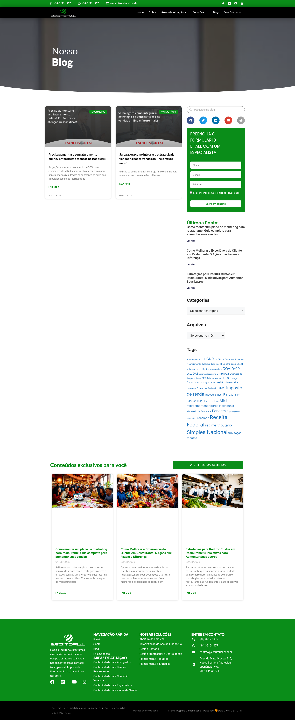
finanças (234, 378)
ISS (194, 401)
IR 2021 (230, 394)
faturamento (214, 378)
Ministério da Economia (199, 411)
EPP (204, 378)
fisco (190, 382)
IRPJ (189, 401)
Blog (216, 12)
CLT (203, 359)
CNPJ (210, 359)
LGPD (200, 401)
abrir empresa (193, 359)
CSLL (189, 374)
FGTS (225, 378)
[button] (190, 120)
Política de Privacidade (145, 710)
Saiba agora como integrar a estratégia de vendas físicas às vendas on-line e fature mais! (146, 158)
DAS (195, 373)
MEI (223, 400)
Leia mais (53, 187)
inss (219, 394)
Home (140, 12)
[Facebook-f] (223, 3)
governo (191, 388)
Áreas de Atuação (172, 12)
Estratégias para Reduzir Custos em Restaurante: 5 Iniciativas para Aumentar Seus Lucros (215, 277)
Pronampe (202, 418)
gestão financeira (227, 382)
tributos (192, 438)
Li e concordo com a (216, 192)
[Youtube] (235, 3)
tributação (235, 433)
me (217, 401)
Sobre (152, 12)
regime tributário (218, 425)
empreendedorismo (207, 374)
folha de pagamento (204, 382)
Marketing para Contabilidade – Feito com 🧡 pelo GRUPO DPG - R (205, 710)
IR (223, 394)
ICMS (221, 388)
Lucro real (209, 401)
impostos (210, 394)
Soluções (198, 12)
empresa (223, 373)
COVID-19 (231, 368)
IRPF (237, 395)
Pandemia (220, 411)
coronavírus (216, 369)
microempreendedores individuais (210, 406)
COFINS (220, 359)
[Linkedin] (229, 3)
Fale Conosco (232, 12)
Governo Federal (206, 388)
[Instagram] (242, 3)
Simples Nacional (207, 432)
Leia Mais (191, 241)
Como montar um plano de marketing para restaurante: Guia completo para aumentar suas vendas (216, 230)
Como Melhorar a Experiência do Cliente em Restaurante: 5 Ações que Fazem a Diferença (214, 254)
